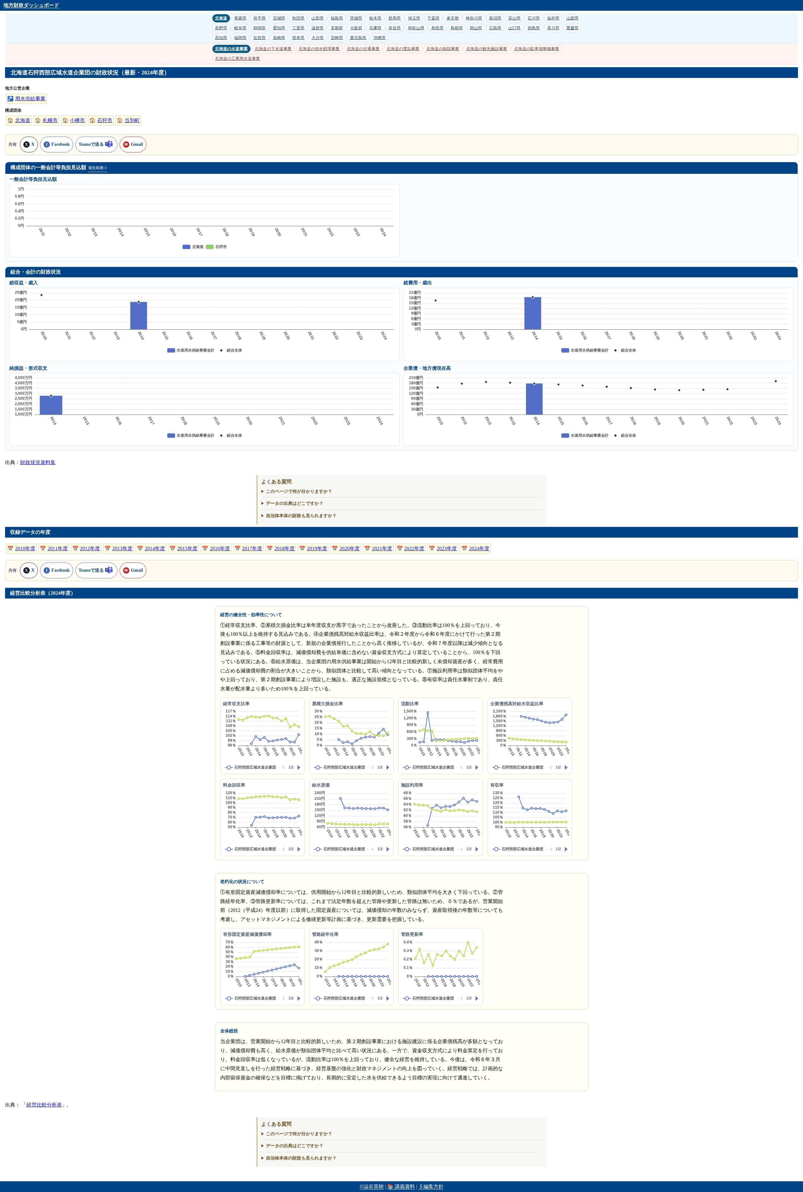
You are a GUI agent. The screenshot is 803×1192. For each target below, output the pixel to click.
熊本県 (298, 37)
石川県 (534, 18)
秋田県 (298, 18)
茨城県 (356, 18)
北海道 (221, 18)
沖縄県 (379, 37)
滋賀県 (317, 28)
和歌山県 (416, 28)
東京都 (452, 18)
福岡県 (240, 37)
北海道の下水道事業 (273, 48)
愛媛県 (572, 28)
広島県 (495, 28)
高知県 (221, 37)
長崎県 (279, 37)
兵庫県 (375, 28)
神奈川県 (474, 18)
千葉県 (433, 18)
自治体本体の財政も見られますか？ (301, 515)
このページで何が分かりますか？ (299, 491)
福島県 (337, 18)
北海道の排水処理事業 (319, 48)
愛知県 (279, 28)
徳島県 (534, 28)
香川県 (553, 28)
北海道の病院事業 (442, 48)
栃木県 (375, 18)
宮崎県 (337, 37)
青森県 (240, 18)
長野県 (221, 28)
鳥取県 (437, 28)
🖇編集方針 (431, 1186)
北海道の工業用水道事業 (237, 58)
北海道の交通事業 (363, 48)
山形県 (317, 18)
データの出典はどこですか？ (294, 503)
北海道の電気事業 (403, 48)
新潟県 (495, 18)
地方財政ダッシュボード (31, 5)
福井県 (553, 18)
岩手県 (259, 18)
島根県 (457, 28)
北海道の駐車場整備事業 (536, 48)
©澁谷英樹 (372, 1186)
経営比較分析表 (44, 1104)
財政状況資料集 (38, 462)
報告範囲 (97, 168)
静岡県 (259, 28)
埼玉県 (414, 18)
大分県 (317, 37)
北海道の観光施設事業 (486, 48)
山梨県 (572, 18)
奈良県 (394, 28)
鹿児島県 (358, 37)
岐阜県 (240, 28)
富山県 (514, 18)
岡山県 (476, 28)
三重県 (298, 28)
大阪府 (356, 28)
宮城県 (279, 18)
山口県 (514, 28)
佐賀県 (259, 37)
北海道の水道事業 (231, 48)
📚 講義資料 (401, 1186)
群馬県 (394, 18)
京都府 (337, 28)
